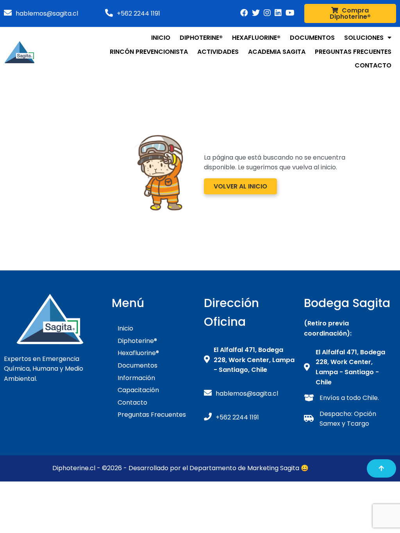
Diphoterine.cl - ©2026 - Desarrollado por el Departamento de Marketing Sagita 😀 (180, 468)
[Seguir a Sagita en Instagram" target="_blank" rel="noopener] (278, 12)
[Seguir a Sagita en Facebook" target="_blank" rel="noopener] (244, 12)
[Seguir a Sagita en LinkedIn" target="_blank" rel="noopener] (267, 12)
